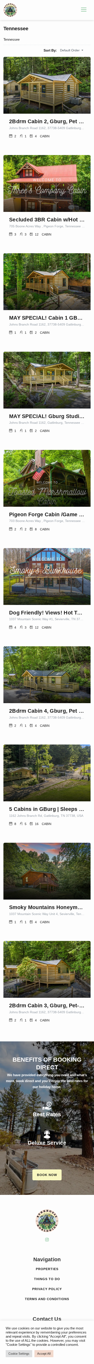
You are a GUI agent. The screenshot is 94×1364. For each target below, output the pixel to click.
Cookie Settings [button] (18, 1353)
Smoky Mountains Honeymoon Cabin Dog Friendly (47, 907)
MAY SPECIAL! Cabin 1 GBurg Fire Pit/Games (47, 318)
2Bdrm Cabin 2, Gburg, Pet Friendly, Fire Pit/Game (47, 121)
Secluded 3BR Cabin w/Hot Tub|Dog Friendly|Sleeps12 (47, 220)
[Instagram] (47, 1240)
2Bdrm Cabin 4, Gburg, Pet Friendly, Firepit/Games (47, 711)
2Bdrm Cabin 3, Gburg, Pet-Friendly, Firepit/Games (47, 1005)
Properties (47, 1269)
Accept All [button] (44, 1353)
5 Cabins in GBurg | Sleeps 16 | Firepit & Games (47, 809)
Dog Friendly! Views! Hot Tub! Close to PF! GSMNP (47, 613)
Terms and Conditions (47, 1299)
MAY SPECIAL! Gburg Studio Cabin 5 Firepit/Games (47, 416)
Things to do (47, 1279)
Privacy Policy (47, 1289)
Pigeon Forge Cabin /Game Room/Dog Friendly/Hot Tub (47, 514)
